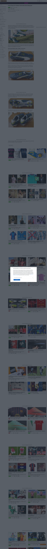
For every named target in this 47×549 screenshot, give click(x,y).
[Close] (35, 268)
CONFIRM (16, 279)
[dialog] (23, 274)
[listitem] (23, 277)
